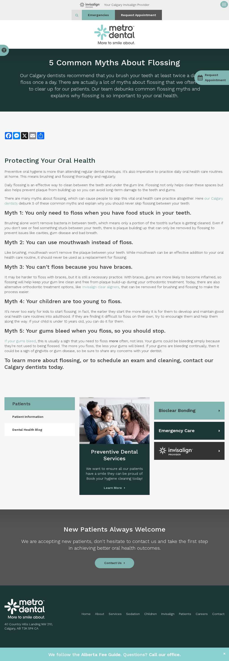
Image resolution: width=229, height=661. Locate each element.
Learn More (113, 488)
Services (115, 614)
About (99, 614)
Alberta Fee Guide (101, 654)
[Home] (114, 34)
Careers (202, 614)
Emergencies (98, 15)
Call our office (164, 654)
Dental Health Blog (27, 429)
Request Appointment (138, 15)
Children (150, 614)
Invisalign (167, 614)
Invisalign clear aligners (100, 287)
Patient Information (27, 416)
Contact (218, 614)
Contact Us (113, 563)
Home (86, 614)
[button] (211, 77)
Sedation (133, 614)
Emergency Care (177, 430)
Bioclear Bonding (177, 410)
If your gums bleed (20, 341)
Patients (185, 614)
